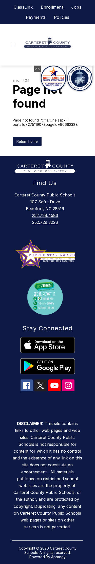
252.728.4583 (45, 215)
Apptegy (58, 557)
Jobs (76, 7)
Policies (61, 17)
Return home (27, 141)
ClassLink (23, 7)
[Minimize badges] (37, 69)
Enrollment (52, 7)
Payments (36, 17)
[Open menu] (13, 45)
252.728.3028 (45, 222)
